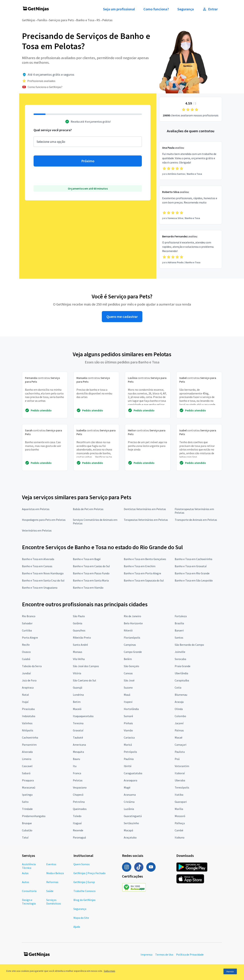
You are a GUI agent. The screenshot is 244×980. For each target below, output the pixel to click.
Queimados (80, 809)
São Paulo (79, 616)
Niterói (128, 630)
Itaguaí (77, 823)
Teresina (78, 723)
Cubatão (27, 830)
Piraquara (28, 780)
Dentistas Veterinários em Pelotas (145, 509)
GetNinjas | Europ (84, 882)
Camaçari (180, 744)
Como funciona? (156, 9)
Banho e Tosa (85, 20)
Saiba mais (109, 971)
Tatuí (25, 837)
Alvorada (27, 752)
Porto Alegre (30, 637)
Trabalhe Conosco (84, 891)
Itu (74, 766)
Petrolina (79, 801)
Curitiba (27, 630)
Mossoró (180, 816)
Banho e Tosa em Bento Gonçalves (145, 559)
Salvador (27, 623)
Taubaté (78, 737)
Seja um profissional (119, 9)
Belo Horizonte (133, 623)
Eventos (51, 864)
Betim (77, 702)
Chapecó (78, 794)
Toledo (77, 816)
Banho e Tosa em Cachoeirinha (193, 559)
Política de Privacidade (190, 954)
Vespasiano (80, 787)
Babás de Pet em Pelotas (88, 509)
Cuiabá (26, 659)
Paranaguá (79, 837)
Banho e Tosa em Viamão (88, 587)
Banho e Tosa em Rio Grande (192, 573)
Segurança (185, 9)
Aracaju (179, 702)
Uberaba (180, 780)
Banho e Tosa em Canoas (37, 566)
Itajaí (25, 702)
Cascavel (27, 766)
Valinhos (27, 723)
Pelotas (107, 20)
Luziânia (129, 809)
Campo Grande (133, 652)
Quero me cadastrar (122, 316)
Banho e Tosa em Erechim (139, 566)
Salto (25, 801)
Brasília (179, 623)
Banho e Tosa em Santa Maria (91, 580)
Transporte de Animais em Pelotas (196, 520)
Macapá (128, 830)
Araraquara (130, 780)
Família (42, 20)
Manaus (77, 652)
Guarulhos (79, 630)
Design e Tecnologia (29, 901)
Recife (26, 644)
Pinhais (128, 723)
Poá (177, 759)
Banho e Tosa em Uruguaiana (39, 587)
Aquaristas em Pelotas (35, 509)
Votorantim (182, 766)
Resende (78, 830)
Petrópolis (130, 752)
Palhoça (180, 823)
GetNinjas (28, 20)
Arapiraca (28, 687)
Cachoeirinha (30, 737)
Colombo (180, 716)
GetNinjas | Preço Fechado (89, 873)
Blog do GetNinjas (84, 900)
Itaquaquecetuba (83, 716)
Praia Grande (182, 666)
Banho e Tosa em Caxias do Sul (91, 566)
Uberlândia (181, 673)
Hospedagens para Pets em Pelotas (44, 520)
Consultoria (29, 891)
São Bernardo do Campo (189, 644)
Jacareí (179, 723)
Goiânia (77, 623)
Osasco (26, 652)
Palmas (179, 730)
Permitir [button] (230, 971)
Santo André (80, 644)
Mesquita (78, 752)
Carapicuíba (182, 680)
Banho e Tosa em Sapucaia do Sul (144, 580)
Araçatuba (130, 837)
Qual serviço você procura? (53, 130)
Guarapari (181, 801)
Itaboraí (180, 773)
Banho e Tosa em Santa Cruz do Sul (43, 580)
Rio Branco (28, 616)
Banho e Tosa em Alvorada (38, 559)
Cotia (178, 687)
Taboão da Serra (32, 666)
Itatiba (179, 794)
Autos (25, 882)
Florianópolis (132, 637)
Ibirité (127, 766)
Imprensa (146, 954)
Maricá (128, 744)
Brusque (27, 823)
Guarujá (77, 687)
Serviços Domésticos (53, 901)
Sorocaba (180, 659)
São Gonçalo (131, 666)
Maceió (77, 709)
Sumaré (128, 716)
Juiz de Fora (29, 680)
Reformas (52, 882)
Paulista (180, 752)
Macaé (178, 737)
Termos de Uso (164, 954)
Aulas (25, 873)
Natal (25, 694)
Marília (179, 809)
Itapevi (128, 702)
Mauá (127, 694)
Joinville (180, 652)
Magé (127, 787)
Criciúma (129, 801)
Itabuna (179, 837)
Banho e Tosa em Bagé (87, 559)
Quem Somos (81, 864)
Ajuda (76, 926)
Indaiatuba (28, 716)
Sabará (26, 773)
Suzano (128, 687)
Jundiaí (26, 673)
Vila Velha (79, 659)
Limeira (26, 759)
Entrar (213, 9)
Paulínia (129, 759)
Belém (128, 659)
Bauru (76, 759)
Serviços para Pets (61, 20)
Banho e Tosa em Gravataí (190, 566)
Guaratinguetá (133, 816)
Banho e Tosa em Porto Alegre (142, 573)
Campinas (130, 644)
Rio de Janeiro (132, 616)
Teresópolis (182, 787)
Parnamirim (29, 744)
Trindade (27, 809)
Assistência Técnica (29, 866)
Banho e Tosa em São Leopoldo (194, 580)
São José (129, 680)
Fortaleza (181, 616)
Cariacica (129, 737)
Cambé (179, 830)
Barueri (179, 630)
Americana (79, 744)
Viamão (128, 730)
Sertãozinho (131, 823)
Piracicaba (28, 709)
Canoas (128, 673)
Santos (179, 637)
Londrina (78, 694)
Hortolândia (131, 709)
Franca (77, 773)
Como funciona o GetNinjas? (45, 87)
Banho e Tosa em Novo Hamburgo (43, 573)
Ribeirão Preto (82, 637)
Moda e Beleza (55, 873)
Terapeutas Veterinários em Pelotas (146, 520)
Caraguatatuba (133, 773)
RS (98, 20)
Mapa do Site (81, 917)
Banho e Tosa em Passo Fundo (91, 573)
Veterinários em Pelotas (37, 530)
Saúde (49, 891)
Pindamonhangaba (33, 816)
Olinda (179, 709)
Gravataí (78, 730)
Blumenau (181, 694)
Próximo (87, 161)
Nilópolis (27, 730)
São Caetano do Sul (84, 680)
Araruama (130, 794)
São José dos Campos (86, 666)
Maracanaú (28, 787)
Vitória (77, 673)
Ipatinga (27, 794)
